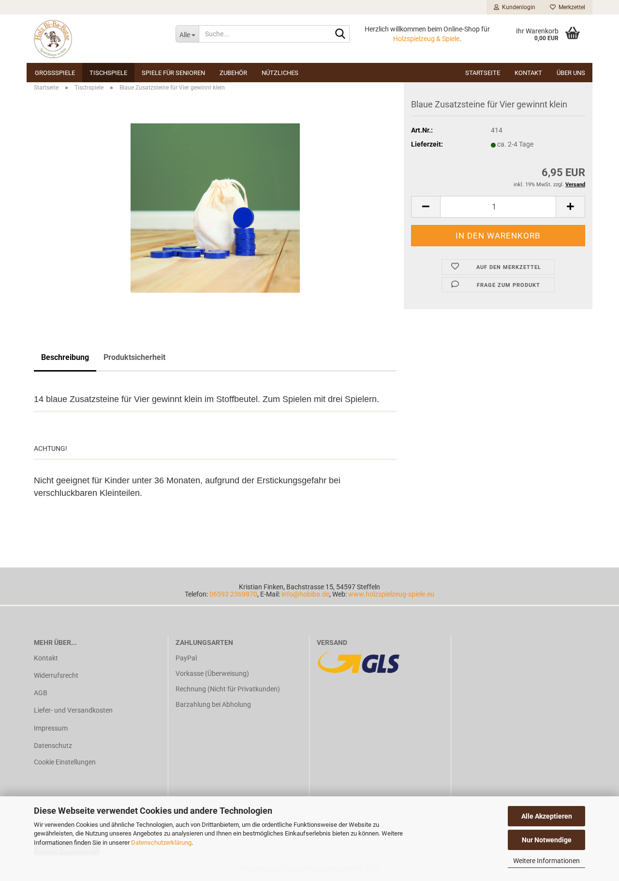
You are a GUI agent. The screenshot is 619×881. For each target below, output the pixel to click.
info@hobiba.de (305, 594)
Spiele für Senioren (173, 72)
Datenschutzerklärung (161, 842)
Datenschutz (53, 745)
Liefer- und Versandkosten (73, 710)
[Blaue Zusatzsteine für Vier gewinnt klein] (215, 207)
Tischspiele (108, 72)
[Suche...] (340, 34)
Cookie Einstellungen (65, 762)
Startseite (482, 72)
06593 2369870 (233, 594)
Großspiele (55, 72)
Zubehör (233, 72)
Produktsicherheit (134, 357)
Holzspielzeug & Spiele (426, 39)
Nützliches (280, 72)
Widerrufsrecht (56, 675)
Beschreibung (65, 357)
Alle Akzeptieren (546, 816)
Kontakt (528, 72)
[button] (425, 207)
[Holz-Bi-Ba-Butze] (97, 39)
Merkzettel (570, 7)
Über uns (571, 72)
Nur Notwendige (547, 840)
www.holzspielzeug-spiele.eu (391, 594)
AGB (40, 693)
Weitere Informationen (546, 861)
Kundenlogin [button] (517, 7)
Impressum (51, 728)
